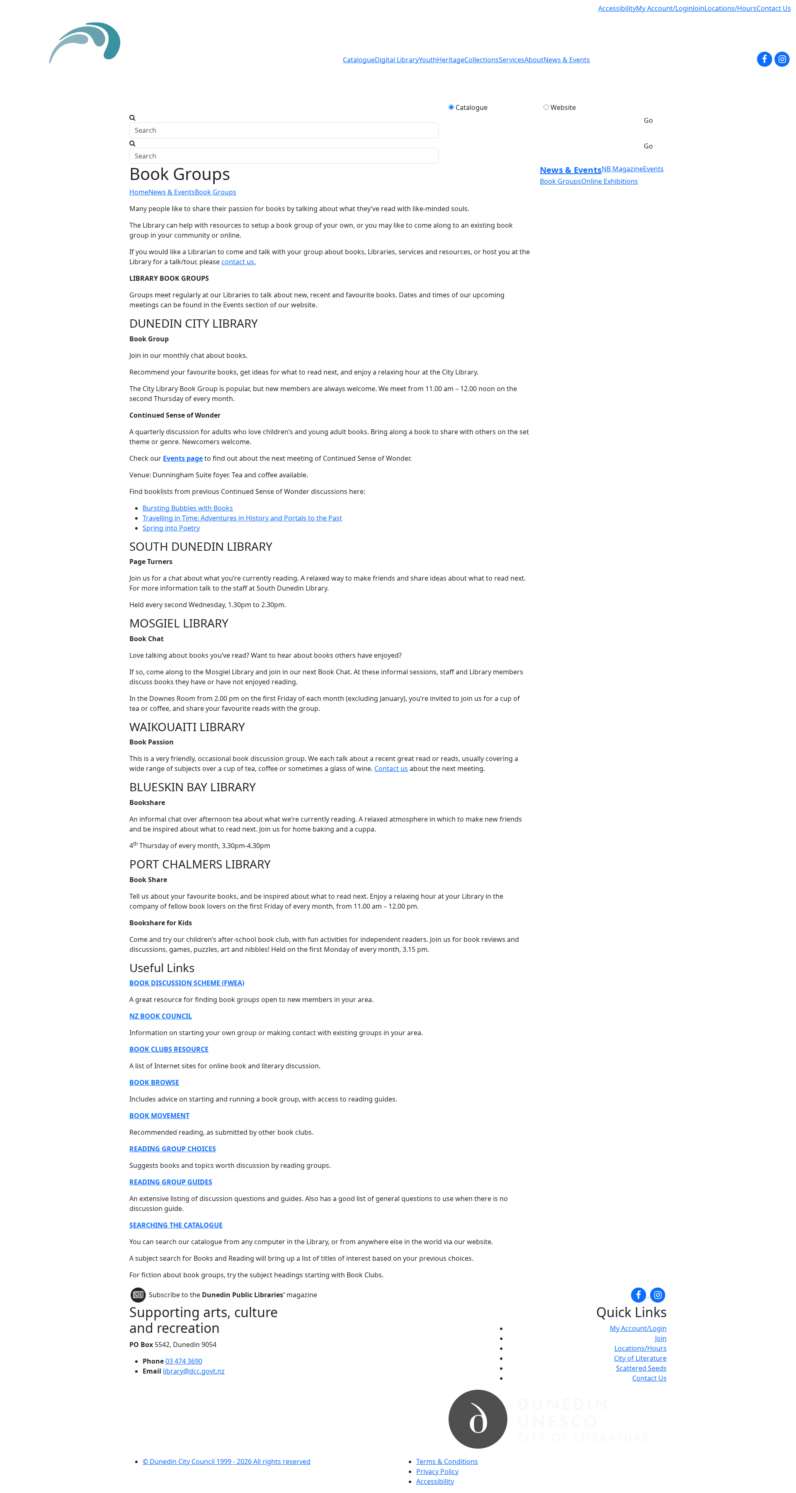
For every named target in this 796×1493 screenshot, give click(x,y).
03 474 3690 (183, 1361)
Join (698, 8)
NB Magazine (622, 168)
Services (511, 59)
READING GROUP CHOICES (172, 1148)
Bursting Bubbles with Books (188, 508)
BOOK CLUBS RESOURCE (169, 1049)
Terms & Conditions (447, 1461)
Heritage (450, 59)
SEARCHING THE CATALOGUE (176, 1225)
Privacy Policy (437, 1471)
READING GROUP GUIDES (170, 1182)
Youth (428, 59)
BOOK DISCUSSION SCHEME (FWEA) (186, 982)
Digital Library (397, 59)
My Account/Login (664, 8)
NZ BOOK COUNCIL (160, 1016)
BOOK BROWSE (154, 1082)
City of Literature (640, 1358)
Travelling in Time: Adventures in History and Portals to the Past (242, 518)
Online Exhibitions (609, 181)
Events (653, 168)
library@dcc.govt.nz (194, 1371)
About (534, 59)
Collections (481, 59)
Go (648, 120)
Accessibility (617, 8)
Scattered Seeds (641, 1368)
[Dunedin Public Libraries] (88, 59)
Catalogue (359, 59)
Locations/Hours (730, 8)
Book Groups (215, 192)
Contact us (391, 768)
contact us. (238, 261)
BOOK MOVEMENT (159, 1115)
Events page (183, 458)
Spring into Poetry (171, 528)
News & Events (567, 59)
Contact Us (774, 8)
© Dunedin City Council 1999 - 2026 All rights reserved (227, 1461)
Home (138, 192)
